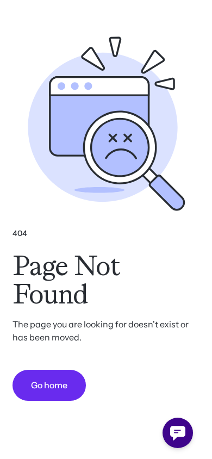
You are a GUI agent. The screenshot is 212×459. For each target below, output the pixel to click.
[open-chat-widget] (178, 433)
